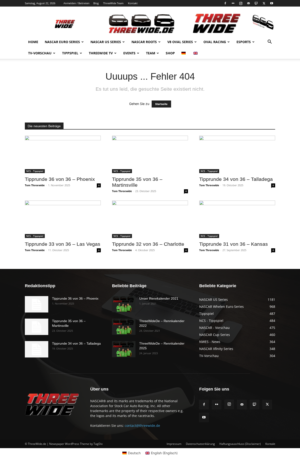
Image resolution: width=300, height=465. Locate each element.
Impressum (174, 444)
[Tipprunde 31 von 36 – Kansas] (237, 219)
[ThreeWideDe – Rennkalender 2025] (123, 349)
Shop (170, 53)
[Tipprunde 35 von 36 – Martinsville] (150, 154)
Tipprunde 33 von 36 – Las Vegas (62, 244)
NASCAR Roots (144, 42)
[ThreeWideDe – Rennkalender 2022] (123, 327)
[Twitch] (256, 3)
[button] (269, 42)
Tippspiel (70, 53)
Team (150, 53)
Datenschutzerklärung (200, 444)
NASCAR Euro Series (62, 42)
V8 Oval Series (180, 42)
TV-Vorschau (40, 53)
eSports (243, 42)
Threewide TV (101, 53)
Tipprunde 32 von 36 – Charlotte (148, 244)
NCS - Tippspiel (34, 171)
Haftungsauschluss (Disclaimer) (240, 444)
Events (129, 53)
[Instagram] (240, 3)
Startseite (161, 104)
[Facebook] (225, 3)
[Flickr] (232, 3)
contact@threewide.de (142, 425)
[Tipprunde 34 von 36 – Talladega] (237, 154)
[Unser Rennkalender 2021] (123, 304)
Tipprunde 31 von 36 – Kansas (233, 244)
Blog (96, 3)
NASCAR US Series (105, 42)
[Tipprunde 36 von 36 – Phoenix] (63, 154)
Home (33, 42)
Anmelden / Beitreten (77, 3)
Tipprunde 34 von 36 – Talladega (236, 179)
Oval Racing (214, 42)
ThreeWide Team (113, 3)
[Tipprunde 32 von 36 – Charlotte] (150, 219)
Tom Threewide (35, 185)
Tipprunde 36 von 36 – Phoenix (60, 179)
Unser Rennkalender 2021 (158, 298)
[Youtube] (271, 3)
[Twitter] (263, 3)
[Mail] (248, 3)
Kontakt (133, 3)
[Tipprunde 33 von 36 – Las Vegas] (63, 219)
